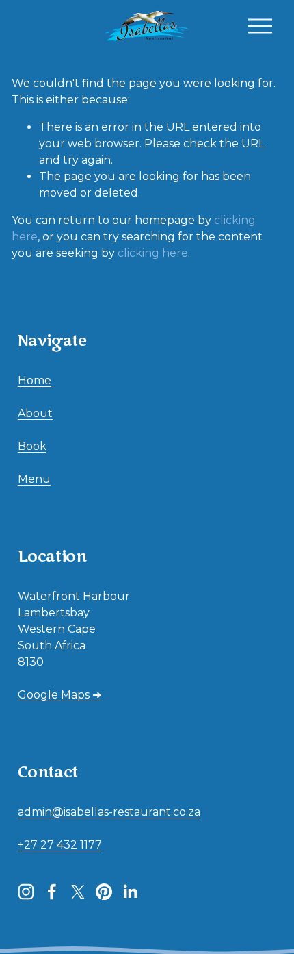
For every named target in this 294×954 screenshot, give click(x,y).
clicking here (153, 253)
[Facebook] (52, 891)
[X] (78, 891)
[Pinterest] (104, 891)
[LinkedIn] (130, 891)
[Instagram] (26, 891)
